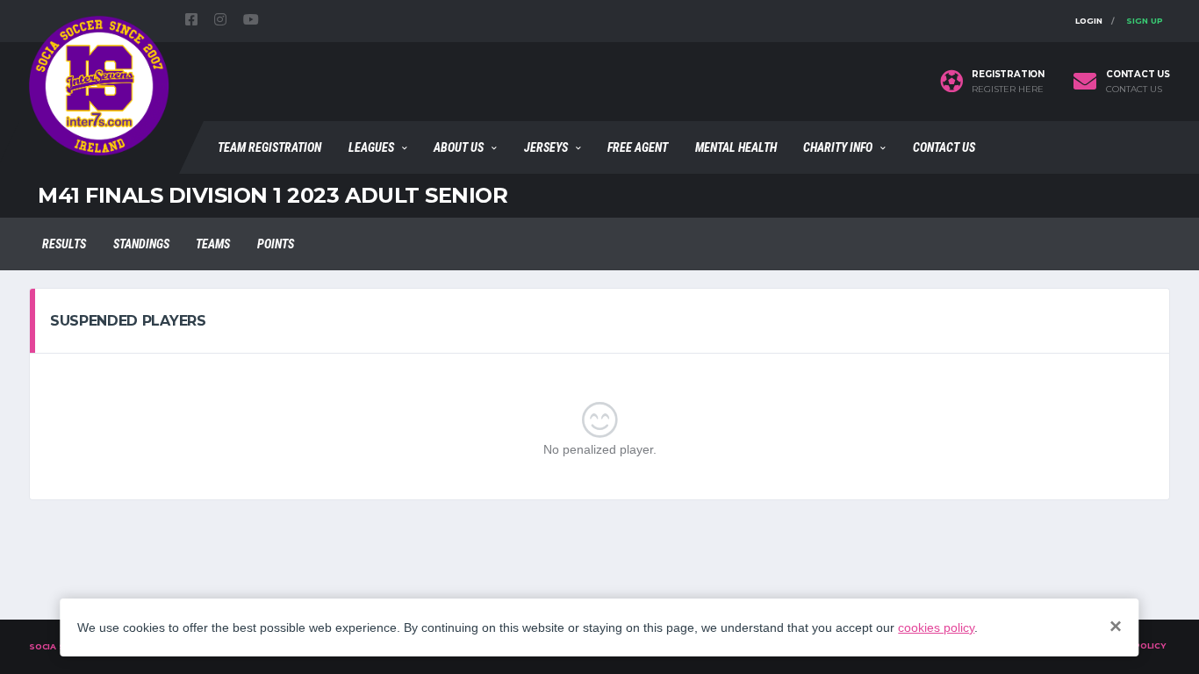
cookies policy (936, 627)
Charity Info (837, 147)
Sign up (1144, 20)
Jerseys (546, 147)
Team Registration (269, 147)
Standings (141, 244)
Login (1088, 20)
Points (275, 244)
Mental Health (736, 147)
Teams (213, 244)
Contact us (1134, 89)
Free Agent (637, 147)
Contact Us (944, 147)
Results (64, 244)
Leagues (371, 147)
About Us (459, 147)
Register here (1008, 89)
